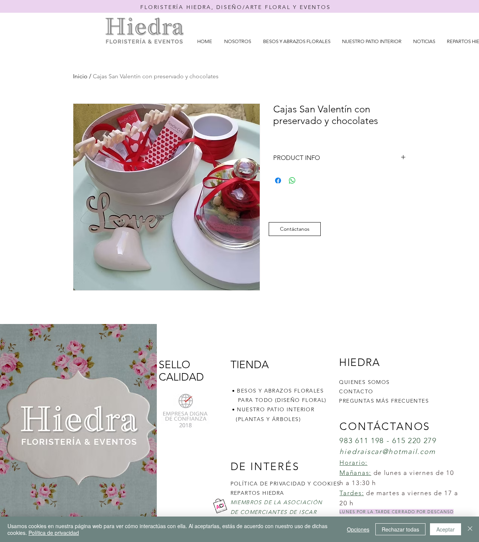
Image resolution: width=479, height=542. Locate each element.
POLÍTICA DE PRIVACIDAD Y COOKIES (286, 483)
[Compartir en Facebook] (278, 180)
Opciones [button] (358, 529)
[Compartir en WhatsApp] (292, 180)
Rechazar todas (400, 529)
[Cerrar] (470, 529)
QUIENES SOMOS (364, 382)
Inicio (80, 76)
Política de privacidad (53, 532)
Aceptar (445, 529)
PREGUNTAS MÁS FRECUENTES (384, 400)
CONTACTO (356, 391)
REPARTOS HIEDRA (257, 493)
